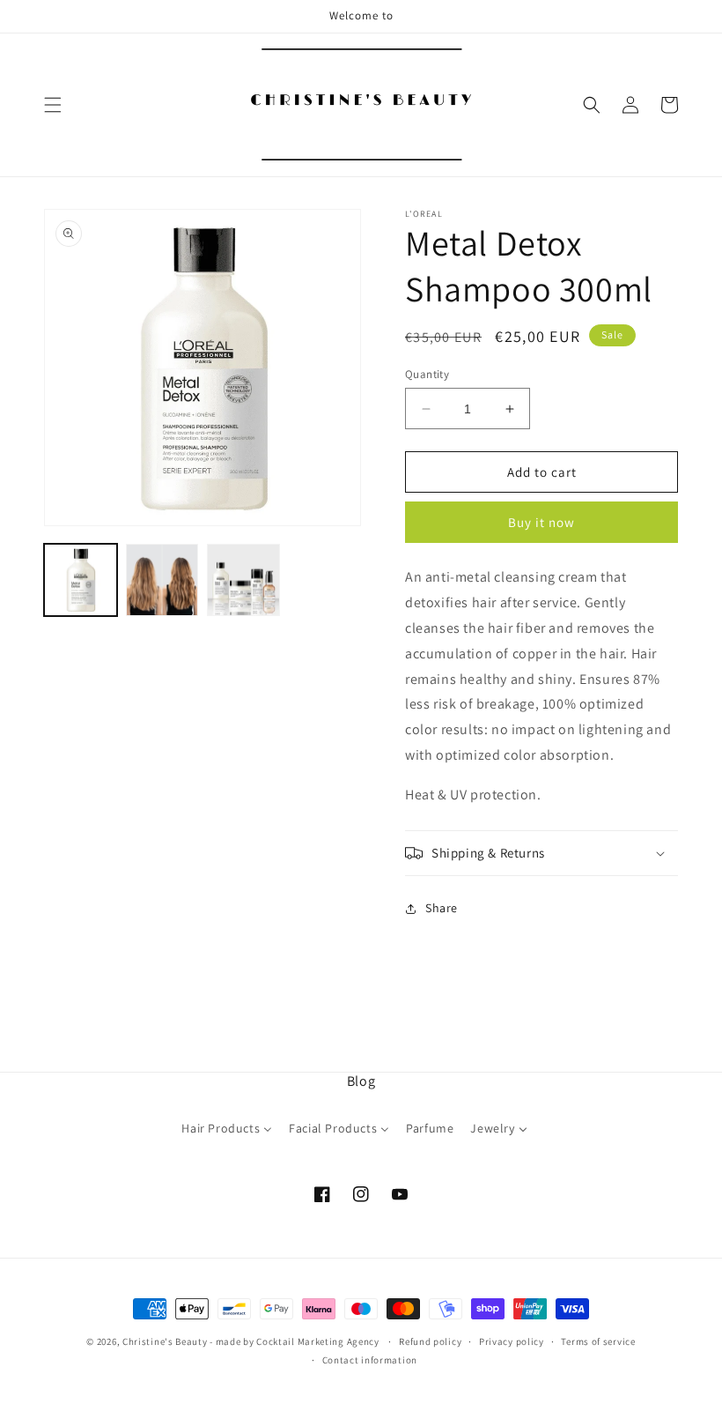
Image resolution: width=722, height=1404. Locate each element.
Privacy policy (511, 1341)
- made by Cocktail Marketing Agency (294, 1341)
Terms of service (598, 1341)
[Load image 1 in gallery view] (80, 580)
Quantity (427, 374)
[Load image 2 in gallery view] (162, 580)
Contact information (369, 1360)
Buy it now (541, 522)
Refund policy (430, 1341)
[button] (52, 104)
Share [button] (441, 908)
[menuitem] (227, 1132)
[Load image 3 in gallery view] (243, 580)
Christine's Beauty (165, 1341)
